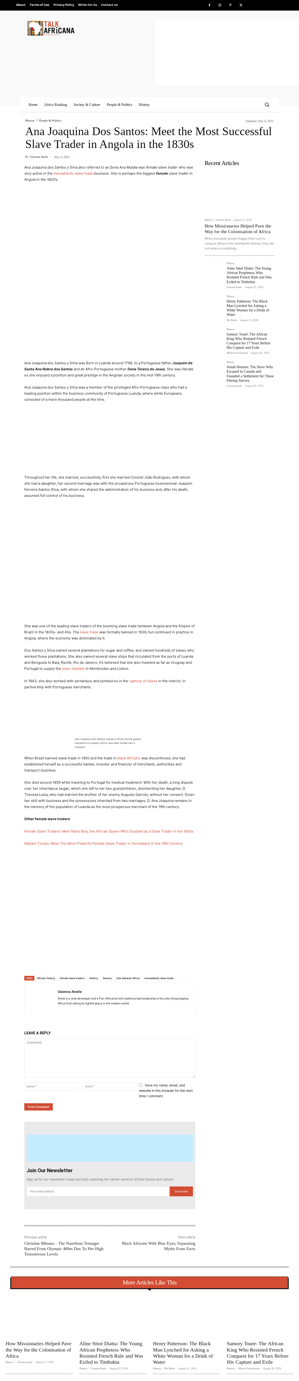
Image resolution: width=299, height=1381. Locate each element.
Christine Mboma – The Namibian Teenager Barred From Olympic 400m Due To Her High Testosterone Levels (63, 1249)
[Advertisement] (227, 52)
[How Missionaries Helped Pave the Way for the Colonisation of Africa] (240, 192)
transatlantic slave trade (73, 173)
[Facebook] (209, 5)
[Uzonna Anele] (41, 999)
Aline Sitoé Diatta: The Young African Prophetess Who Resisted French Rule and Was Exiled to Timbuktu (249, 275)
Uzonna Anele (39, 156)
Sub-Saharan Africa (128, 978)
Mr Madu (232, 320)
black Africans (128, 758)
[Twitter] (241, 5)
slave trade (89, 632)
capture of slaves (143, 681)
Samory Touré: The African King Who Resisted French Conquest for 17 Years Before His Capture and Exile (257, 1353)
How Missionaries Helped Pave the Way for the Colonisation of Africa (38, 1350)
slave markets (73, 668)
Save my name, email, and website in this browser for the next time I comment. (166, 1090)
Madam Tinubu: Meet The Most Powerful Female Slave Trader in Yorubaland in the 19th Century (103, 843)
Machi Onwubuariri (237, 352)
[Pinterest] (230, 5)
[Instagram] (220, 5)
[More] (100, 963)
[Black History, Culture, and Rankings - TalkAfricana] (90, 28)
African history (46, 978)
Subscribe (181, 1191)
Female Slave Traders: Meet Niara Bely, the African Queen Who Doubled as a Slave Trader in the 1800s (108, 831)
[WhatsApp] (89, 963)
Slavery (107, 978)
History (30, 120)
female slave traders (72, 978)
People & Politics (50, 120)
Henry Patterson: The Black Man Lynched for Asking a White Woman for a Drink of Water (248, 308)
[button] (267, 104)
